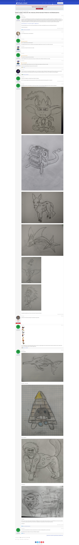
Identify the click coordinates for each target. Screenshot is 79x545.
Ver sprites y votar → (39, 8)
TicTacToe (18, 43)
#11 (62, 325)
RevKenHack (18, 50)
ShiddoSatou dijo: (24, 41)
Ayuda (22, 0)
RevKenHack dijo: (24, 55)
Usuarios (20, 0)
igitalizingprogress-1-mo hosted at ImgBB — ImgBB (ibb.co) (30, 23)
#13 (62, 528)
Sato (18, 36)
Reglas (24, 0)
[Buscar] (56, 1)
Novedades (17, 0)
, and (26, 526)
